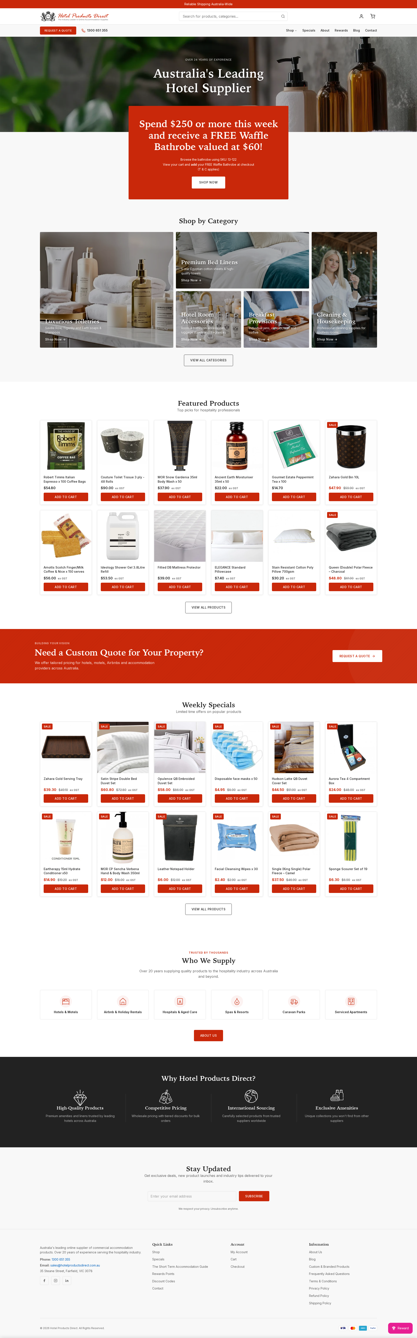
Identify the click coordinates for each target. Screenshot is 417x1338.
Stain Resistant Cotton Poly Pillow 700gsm (292, 570)
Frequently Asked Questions (329, 1274)
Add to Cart (66, 497)
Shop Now (208, 182)
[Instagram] (55, 1280)
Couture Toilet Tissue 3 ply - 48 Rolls (122, 479)
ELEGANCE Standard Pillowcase (230, 570)
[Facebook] (44, 1280)
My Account (239, 1252)
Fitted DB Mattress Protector (179, 567)
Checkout (238, 1266)
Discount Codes (163, 1281)
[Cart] (372, 16)
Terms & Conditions (323, 1281)
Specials (308, 30)
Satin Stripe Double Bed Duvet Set (119, 781)
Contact (371, 30)
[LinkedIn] (67, 1280)
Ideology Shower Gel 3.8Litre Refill (123, 570)
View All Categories (208, 360)
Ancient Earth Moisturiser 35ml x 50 (234, 479)
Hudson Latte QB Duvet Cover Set (289, 781)
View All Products (209, 607)
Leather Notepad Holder (176, 869)
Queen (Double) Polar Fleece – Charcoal (351, 570)
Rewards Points (163, 1274)
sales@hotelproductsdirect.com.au (75, 1265)
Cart (234, 1259)
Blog (356, 30)
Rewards (341, 30)
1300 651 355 (97, 30)
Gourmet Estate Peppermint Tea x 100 (293, 479)
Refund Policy (319, 1296)
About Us (208, 1035)
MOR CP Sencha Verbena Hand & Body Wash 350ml (120, 871)
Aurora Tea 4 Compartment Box (349, 781)
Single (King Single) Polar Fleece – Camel (291, 871)
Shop (290, 30)
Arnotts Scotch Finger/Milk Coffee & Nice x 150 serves (64, 570)
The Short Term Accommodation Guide (180, 1266)
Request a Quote (58, 30)
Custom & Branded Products (329, 1266)
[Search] (283, 16)
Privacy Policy (319, 1288)
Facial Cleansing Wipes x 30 (236, 869)
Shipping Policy (320, 1303)
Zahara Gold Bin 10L (344, 477)
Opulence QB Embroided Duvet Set (176, 781)
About (325, 30)
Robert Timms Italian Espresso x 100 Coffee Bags (65, 479)
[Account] (361, 16)
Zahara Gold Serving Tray (63, 779)
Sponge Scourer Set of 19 (348, 869)
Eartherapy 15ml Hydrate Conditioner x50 (62, 871)
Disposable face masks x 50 (236, 779)
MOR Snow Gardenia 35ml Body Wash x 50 (177, 479)
